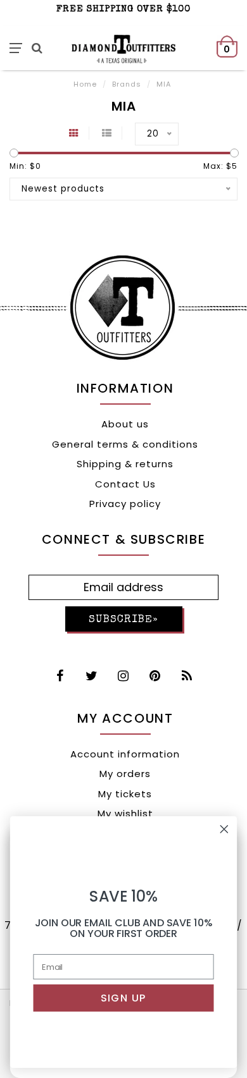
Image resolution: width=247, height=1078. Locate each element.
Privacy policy (125, 503)
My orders (125, 773)
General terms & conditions (125, 444)
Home (85, 84)
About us (125, 424)
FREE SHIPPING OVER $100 (123, 9)
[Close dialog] (224, 829)
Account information (125, 754)
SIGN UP (123, 998)
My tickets (125, 793)
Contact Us (125, 484)
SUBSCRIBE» (123, 620)
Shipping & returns (125, 463)
